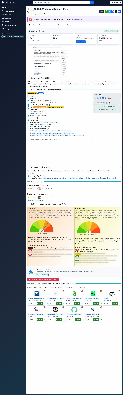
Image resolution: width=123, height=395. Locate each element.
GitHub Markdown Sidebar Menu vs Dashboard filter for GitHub (52, 133)
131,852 (104, 97)
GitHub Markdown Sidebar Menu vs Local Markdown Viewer (50, 131)
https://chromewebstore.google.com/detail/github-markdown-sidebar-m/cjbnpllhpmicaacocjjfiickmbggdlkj (79, 178)
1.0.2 (37, 103)
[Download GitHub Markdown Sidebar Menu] (85, 39)
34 (35, 98)
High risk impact (39, 107)
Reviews (61, 25)
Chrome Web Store (111, 31)
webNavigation (34, 113)
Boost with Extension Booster (107, 109)
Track (42, 31)
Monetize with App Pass (107, 106)
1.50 (42, 100)
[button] (116, 2)
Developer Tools (41, 12)
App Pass (7, 21)
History (7, 33)
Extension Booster (10, 25)
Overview (32, 25)
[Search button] (92, 2)
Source (52, 25)
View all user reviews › (35, 200)
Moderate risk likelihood (55, 107)
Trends (69, 25)
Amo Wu (32, 12)
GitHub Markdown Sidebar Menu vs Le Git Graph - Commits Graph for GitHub (57, 135)
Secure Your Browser (41, 274)
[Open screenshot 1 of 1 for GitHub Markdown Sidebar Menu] (50, 61)
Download (42, 25)
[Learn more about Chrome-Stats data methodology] (50, 124)
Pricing (7, 29)
